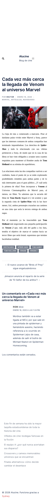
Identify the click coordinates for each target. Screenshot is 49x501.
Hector (10, 97)
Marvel (6, 100)
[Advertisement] (24, 25)
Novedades (29, 100)
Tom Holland (10, 251)
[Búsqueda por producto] (3, 58)
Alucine (24, 56)
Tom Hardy (37, 247)
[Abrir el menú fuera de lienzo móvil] (33, 58)
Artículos (16, 100)
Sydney (6, 496)
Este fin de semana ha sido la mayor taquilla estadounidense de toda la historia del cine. (23, 427)
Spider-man (23, 247)
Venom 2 (33, 251)
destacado (8, 247)
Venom (23, 251)
